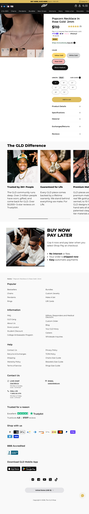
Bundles (49, 290)
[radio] (59, 55)
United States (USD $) (43, 490)
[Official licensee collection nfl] (1, 6)
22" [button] (56, 87)
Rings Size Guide (53, 366)
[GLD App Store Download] (13, 469)
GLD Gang (11, 319)
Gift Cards (50, 301)
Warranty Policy (14, 362)
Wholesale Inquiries (54, 337)
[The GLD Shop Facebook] (39, 479)
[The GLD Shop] (44, 6)
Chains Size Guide (53, 358)
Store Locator (13, 327)
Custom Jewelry (53, 293)
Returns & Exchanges (16, 354)
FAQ (9, 315)
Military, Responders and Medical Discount (60, 316)
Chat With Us (14, 383)
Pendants (11, 297)
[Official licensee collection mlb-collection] (7, 6)
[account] (80, 6)
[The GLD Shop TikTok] (56, 479)
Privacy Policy (51, 350)
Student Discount (15, 331)
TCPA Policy (51, 354)
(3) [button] (80, 26)
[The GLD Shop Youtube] (44, 479)
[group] (44, 1)
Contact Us (84, 1)
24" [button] (64, 87)
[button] (83, 6)
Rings (9, 301)
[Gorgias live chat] (82, 495)
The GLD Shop (51, 500)
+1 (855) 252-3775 (15, 393)
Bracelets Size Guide (54, 362)
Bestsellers (12, 290)
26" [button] (73, 87)
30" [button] (64, 92)
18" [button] (64, 82)
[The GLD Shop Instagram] (33, 479)
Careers (49, 333)
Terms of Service (14, 366)
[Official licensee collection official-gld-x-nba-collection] (11, 6)
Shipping (11, 358)
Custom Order (52, 321)
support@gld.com (54, 383)
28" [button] (56, 92)
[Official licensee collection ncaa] (4, 6)
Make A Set (50, 297)
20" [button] (72, 82)
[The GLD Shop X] (50, 479)
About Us (11, 323)
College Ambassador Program (20, 335)
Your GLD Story (52, 329)
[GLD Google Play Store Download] (29, 469)
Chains (10, 293)
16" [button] (55, 82)
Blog (48, 325)
